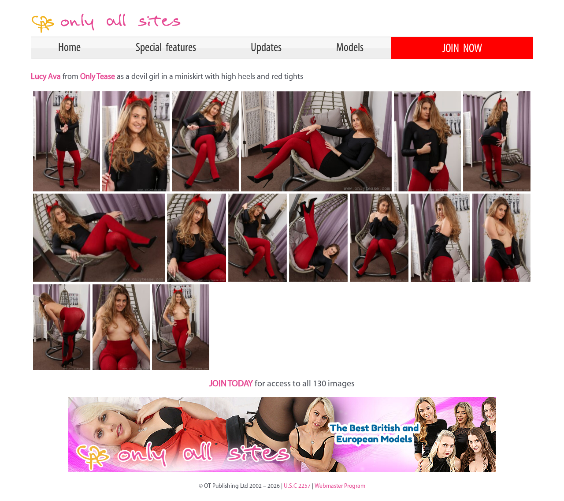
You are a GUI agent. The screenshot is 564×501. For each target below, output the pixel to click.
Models (350, 48)
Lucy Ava (47, 77)
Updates (266, 48)
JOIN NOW (462, 49)
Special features (166, 48)
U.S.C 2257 (297, 486)
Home (69, 48)
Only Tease (97, 77)
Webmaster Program (340, 486)
